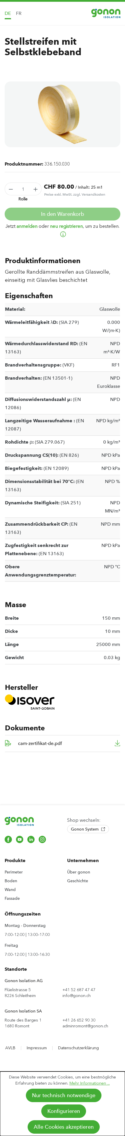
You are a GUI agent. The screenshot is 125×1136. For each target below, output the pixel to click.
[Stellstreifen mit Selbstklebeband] (62, 114)
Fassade (12, 898)
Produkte (15, 860)
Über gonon (78, 872)
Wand (10, 889)
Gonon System (85, 829)
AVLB (10, 1047)
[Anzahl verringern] (11, 189)
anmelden (27, 226)
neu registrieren (66, 226)
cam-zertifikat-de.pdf (40, 743)
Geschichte (77, 880)
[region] (62, 114)
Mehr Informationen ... (89, 1083)
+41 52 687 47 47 (79, 989)
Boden (11, 880)
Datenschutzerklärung (78, 1047)
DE (8, 13)
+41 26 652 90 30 (79, 1020)
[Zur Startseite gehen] (105, 13)
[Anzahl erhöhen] (36, 189)
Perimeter (14, 872)
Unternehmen (83, 860)
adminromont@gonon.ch (85, 1026)
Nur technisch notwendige (63, 1095)
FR (19, 13)
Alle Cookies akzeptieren (64, 1127)
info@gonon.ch (77, 995)
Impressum (37, 1047)
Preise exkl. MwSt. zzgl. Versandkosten (74, 194)
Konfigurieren (63, 1111)
